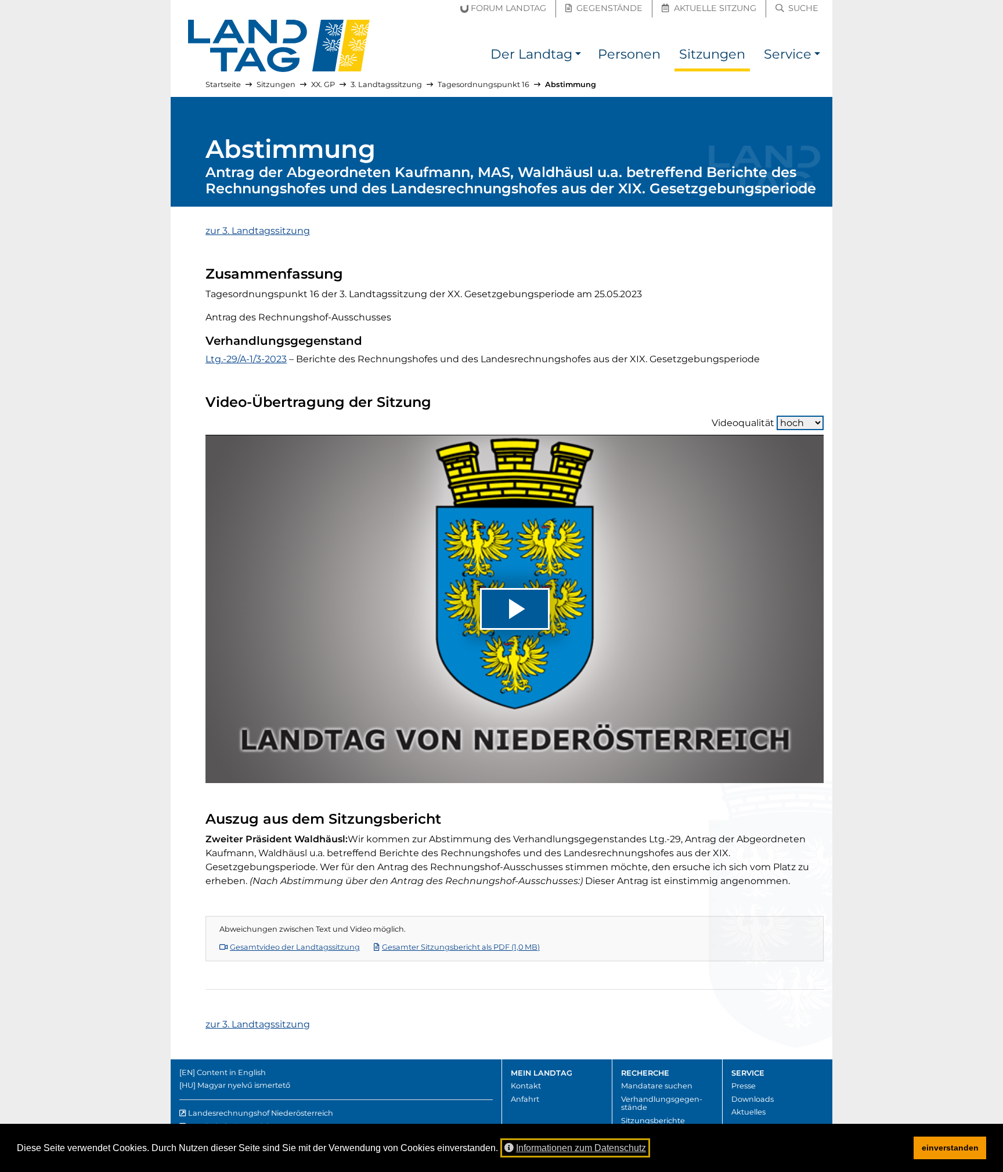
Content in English (231, 1072)
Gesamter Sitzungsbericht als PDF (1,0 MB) (461, 947)
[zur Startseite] (279, 46)
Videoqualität (743, 422)
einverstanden (950, 1147)
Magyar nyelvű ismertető (243, 1085)
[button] (578, 56)
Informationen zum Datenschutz (581, 1148)
